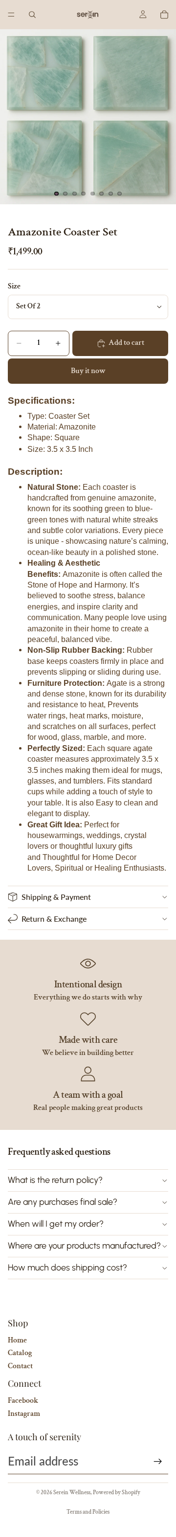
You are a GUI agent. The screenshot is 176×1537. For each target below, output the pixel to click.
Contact (20, 1366)
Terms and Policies (88, 1512)
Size (14, 286)
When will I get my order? (56, 1223)
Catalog (20, 1353)
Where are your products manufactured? (84, 1245)
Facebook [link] (23, 1400)
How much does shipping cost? (67, 1267)
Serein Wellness (71, 1492)
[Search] (32, 14)
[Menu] (11, 14)
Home (17, 1340)
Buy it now (88, 371)
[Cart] (164, 14)
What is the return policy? (55, 1180)
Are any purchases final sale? (62, 1202)
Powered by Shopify (116, 1492)
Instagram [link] (24, 1414)
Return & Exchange (54, 918)
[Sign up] (158, 1461)
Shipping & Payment (56, 896)
